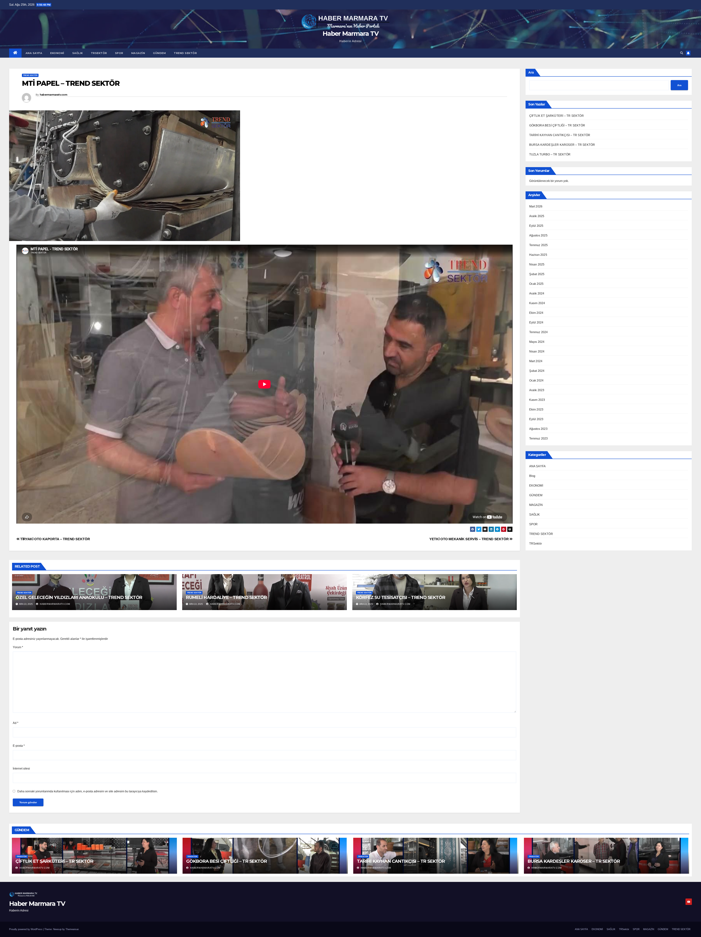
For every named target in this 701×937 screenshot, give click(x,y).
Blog (532, 475)
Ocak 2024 (536, 380)
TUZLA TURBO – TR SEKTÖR (550, 154)
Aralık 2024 (536, 293)
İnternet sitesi (21, 768)
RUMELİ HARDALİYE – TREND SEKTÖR (226, 597)
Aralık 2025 (536, 216)
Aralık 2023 (536, 390)
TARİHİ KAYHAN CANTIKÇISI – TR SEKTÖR (559, 135)
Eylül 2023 (536, 419)
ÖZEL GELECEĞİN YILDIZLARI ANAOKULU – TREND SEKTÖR (79, 597)
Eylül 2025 (536, 225)
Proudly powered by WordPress (26, 929)
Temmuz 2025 (538, 245)
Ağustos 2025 (538, 235)
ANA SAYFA (34, 53)
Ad (15, 722)
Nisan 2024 (537, 351)
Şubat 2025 (537, 274)
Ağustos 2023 (538, 428)
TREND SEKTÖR (185, 53)
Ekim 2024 (536, 312)
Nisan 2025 (537, 264)
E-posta (19, 745)
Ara (531, 72)
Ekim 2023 (536, 409)
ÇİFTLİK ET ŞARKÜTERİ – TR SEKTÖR (556, 115)
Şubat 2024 (537, 370)
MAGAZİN (138, 53)
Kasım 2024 (537, 303)
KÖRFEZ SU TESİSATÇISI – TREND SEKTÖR (400, 597)
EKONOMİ (57, 53)
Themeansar (72, 929)
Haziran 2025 (538, 254)
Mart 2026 (536, 206)
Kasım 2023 (537, 399)
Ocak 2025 (536, 283)
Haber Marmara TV (350, 33)
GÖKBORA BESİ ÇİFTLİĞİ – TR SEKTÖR (557, 125)
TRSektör (99, 53)
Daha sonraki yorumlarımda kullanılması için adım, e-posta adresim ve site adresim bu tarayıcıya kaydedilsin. (87, 791)
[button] (681, 53)
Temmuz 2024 (538, 332)
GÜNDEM (159, 53)
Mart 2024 (536, 361)
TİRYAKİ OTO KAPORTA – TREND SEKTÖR (55, 539)
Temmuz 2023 (538, 438)
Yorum (18, 647)
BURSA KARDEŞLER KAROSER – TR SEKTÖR (562, 144)
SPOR (119, 53)
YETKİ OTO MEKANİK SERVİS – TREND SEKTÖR (469, 539)
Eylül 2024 (536, 322)
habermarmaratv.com (53, 94)
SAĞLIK (77, 53)
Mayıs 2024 (537, 341)
